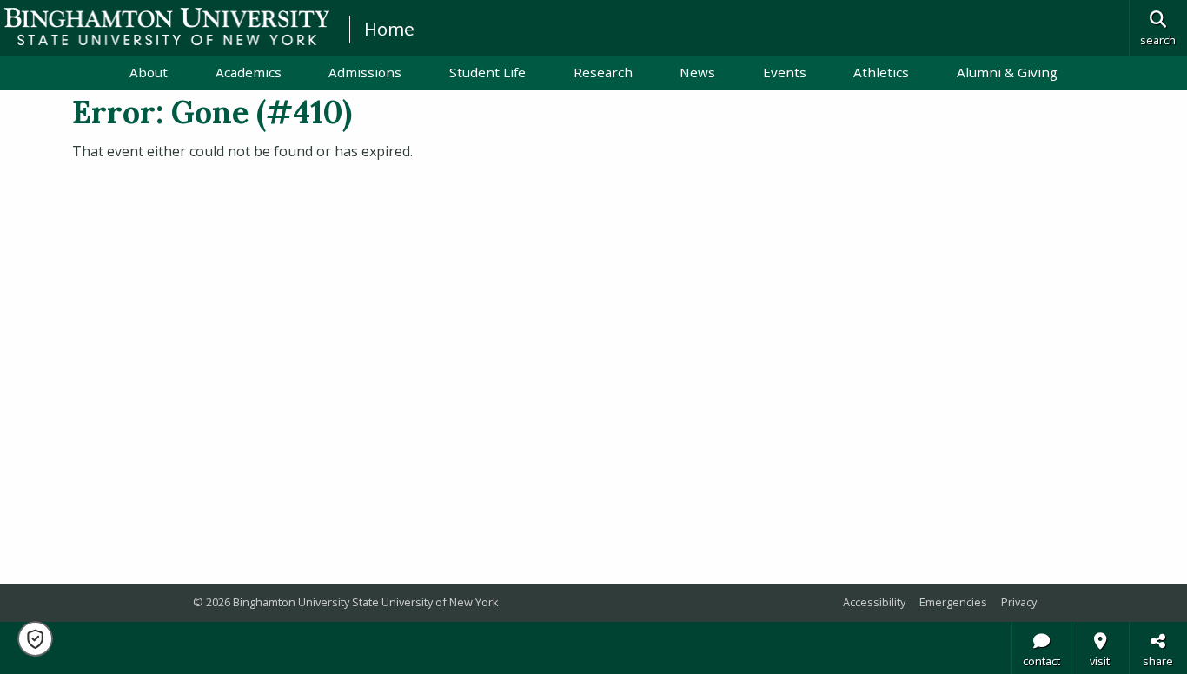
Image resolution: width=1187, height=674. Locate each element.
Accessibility (874, 602)
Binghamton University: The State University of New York (166, 26)
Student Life (487, 72)
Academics (249, 72)
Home (389, 29)
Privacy (1019, 602)
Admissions (364, 72)
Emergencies (953, 602)
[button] (35, 639)
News (697, 72)
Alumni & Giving (1007, 72)
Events (784, 72)
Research (603, 72)
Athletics (881, 72)
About (148, 72)
